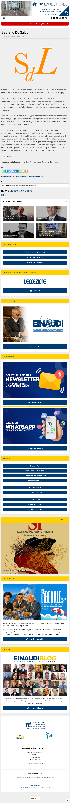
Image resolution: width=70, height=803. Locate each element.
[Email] (19, 171)
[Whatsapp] (3, 171)
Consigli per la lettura (11, 520)
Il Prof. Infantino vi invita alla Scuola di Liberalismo (18, 218)
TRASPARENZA (35, 785)
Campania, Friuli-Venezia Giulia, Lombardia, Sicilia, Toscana (35, 778)
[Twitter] (9, 171)
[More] (26, 171)
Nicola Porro (42, 219)
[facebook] (57, 17)
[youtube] (63, 17)
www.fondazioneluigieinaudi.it (35, 763)
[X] (51, 17)
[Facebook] (13, 171)
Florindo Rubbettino (11, 236)
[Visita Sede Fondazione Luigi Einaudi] (35, 14)
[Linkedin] (16, 171)
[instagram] (60, 17)
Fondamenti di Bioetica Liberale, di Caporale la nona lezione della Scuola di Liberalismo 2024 (51, 234)
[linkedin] (54, 17)
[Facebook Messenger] (6, 171)
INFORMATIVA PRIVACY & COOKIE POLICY (35, 787)
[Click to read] (18, 213)
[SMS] (23, 171)
